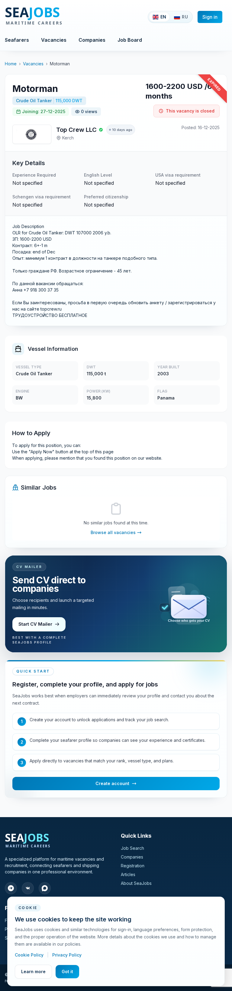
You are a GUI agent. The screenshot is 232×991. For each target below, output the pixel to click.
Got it (67, 971)
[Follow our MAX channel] (45, 888)
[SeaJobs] (53, 17)
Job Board (130, 40)
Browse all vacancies (113, 532)
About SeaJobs (136, 883)
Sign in (210, 17)
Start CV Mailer (35, 624)
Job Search (132, 848)
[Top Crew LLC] (31, 134)
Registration (132, 865)
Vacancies (53, 40)
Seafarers (17, 40)
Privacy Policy (67, 954)
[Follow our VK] (28, 888)
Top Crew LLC (76, 129)
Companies (92, 40)
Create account (112, 783)
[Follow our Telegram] (11, 888)
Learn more (33, 971)
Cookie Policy (30, 954)
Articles (128, 874)
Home (11, 63)
